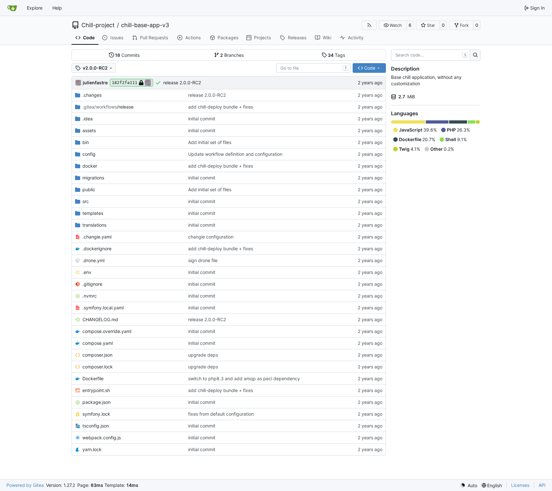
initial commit (201, 118)
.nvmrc (89, 295)
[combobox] (313, 68)
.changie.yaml (96, 236)
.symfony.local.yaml (103, 307)
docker (89, 166)
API (542, 485)
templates (92, 213)
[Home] (12, 8)
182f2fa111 (124, 82)
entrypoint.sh (96, 390)
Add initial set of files (209, 142)
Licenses (520, 485)
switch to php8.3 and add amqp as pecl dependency (244, 378)
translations (94, 225)
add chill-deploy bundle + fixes (220, 107)
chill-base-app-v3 (145, 25)
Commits (127, 55)
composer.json (97, 355)
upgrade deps (203, 355)
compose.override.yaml (106, 331)
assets (89, 130)
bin (85, 142)
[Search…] (475, 55)
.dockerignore (96, 248)
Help (57, 8)
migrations (93, 177)
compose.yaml (97, 343)
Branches (232, 55)
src (85, 201)
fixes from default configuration (221, 414)
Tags (336, 55)
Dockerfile (92, 378)
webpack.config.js (101, 437)
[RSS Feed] (369, 25)
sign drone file (203, 260)
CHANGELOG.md (100, 319)
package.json (96, 402)
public (88, 189)
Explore (34, 8)
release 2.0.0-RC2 (182, 82)
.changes (92, 95)
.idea (87, 118)
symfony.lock (96, 414)
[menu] (468, 485)
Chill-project (98, 25)
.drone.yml (93, 260)
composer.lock (97, 366)
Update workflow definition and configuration (235, 154)
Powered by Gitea (25, 485)
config (89, 154)
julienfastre (95, 82)
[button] (393, 25)
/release (108, 107)
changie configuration (211, 236)
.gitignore (92, 284)
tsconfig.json (95, 425)
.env (86, 272)
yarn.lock (92, 449)
